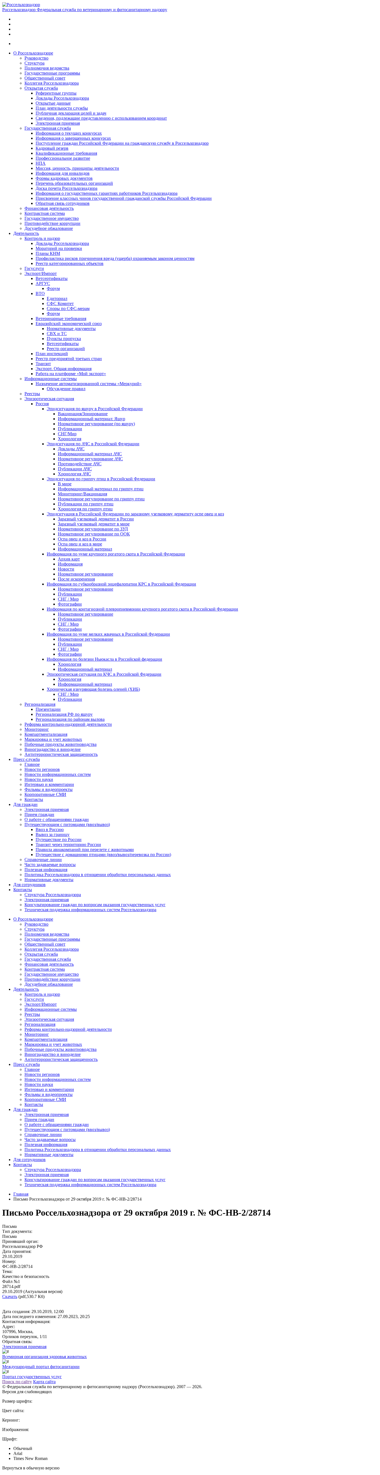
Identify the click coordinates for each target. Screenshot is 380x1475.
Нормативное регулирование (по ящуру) (96, 423)
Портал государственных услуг (32, 1376)
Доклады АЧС (71, 448)
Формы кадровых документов (64, 178)
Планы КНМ (48, 253)
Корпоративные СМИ (45, 794)
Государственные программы (52, 73)
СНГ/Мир (67, 433)
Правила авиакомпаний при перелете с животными (85, 849)
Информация (70, 564)
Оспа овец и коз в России (82, 539)
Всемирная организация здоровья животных (44, 1356)
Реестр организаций (66, 348)
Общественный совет (44, 78)
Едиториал (57, 298)
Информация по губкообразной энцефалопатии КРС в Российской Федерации (121, 584)
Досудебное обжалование (48, 228)
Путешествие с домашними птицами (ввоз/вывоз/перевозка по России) (103, 854)
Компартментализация (45, 734)
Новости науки (38, 779)
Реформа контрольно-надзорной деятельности (68, 724)
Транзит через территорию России (68, 844)
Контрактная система (44, 213)
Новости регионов (42, 769)
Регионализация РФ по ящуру (64, 714)
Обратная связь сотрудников (63, 203)
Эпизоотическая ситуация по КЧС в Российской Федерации (104, 674)
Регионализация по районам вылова (70, 719)
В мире (64, 483)
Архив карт (69, 559)
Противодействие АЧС (80, 463)
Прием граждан (39, 814)
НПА (41, 163)
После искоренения (76, 579)
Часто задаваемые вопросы (50, 864)
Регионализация (39, 704)
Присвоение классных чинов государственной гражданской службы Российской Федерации (124, 198)
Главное (32, 764)
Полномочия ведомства (46, 68)
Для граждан (25, 804)
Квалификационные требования (66, 153)
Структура (34, 63)
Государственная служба (47, 128)
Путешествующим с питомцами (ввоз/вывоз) (67, 824)
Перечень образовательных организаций (74, 183)
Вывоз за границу (53, 834)
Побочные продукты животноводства (60, 744)
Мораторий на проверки (59, 248)
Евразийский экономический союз (69, 323)
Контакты (33, 799)
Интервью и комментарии (49, 784)
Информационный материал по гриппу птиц (101, 488)
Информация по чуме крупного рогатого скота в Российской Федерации (116, 554)
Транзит (43, 363)
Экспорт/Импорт (40, 273)
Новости (66, 569)
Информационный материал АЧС (90, 453)
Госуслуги (34, 268)
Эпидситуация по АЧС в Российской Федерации (93, 443)
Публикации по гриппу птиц (85, 504)
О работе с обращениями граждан (56, 819)
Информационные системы (50, 378)
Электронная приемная (58, 123)
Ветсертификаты (52, 278)
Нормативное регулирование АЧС (90, 458)
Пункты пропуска (64, 338)
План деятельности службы (62, 108)
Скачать (9, 1296)
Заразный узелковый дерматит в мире (94, 524)
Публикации (70, 428)
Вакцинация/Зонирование (83, 413)
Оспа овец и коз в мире (80, 544)
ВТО (40, 293)
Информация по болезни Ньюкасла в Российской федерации (104, 659)
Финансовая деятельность (49, 208)
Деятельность (26, 233)
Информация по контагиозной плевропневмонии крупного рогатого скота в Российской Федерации (142, 609)
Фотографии (70, 604)
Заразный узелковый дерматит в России (96, 519)
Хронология (69, 438)
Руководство (36, 58)
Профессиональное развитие (63, 158)
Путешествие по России (59, 839)
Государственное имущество (51, 218)
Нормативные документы (71, 328)
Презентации (48, 709)
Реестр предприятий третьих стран (69, 358)
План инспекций (52, 353)
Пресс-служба (26, 759)
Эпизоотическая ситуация (49, 398)
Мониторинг (36, 729)
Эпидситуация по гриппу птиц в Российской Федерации (101, 478)
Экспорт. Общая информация (64, 368)
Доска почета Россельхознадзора (66, 188)
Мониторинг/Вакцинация (82, 493)
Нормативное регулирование (85, 574)
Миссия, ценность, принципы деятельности (77, 168)
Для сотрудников (29, 884)
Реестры (32, 393)
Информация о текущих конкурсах (69, 133)
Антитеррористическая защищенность (61, 754)
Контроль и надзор (42, 238)
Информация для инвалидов (63, 173)
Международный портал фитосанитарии (41, 1366)
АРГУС (43, 283)
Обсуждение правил (66, 388)
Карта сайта (44, 1381)
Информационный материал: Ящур (91, 418)
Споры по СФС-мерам (68, 308)
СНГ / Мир (68, 599)
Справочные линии (43, 859)
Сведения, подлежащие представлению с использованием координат (101, 118)
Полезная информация (45, 869)
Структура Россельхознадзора (52, 894)
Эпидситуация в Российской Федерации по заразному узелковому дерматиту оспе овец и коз (135, 514)
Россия (42, 403)
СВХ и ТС (57, 333)
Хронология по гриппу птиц (85, 509)
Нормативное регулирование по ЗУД (93, 529)
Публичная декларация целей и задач (71, 113)
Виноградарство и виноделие (52, 749)
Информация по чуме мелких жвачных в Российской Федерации (108, 634)
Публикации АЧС (75, 468)
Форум (53, 288)
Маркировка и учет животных (53, 739)
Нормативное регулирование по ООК (94, 534)
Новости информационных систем (57, 774)
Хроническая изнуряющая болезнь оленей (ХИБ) (93, 689)
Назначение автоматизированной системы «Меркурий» (89, 383)
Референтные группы (56, 93)
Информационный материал (85, 549)
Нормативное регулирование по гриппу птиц (101, 498)
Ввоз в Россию (50, 829)
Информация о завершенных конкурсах (73, 138)
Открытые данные (53, 103)
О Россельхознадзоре (33, 53)
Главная (20, 1194)
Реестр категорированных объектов (69, 263)
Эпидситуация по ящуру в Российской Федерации (95, 408)
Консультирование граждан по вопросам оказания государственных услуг (95, 904)
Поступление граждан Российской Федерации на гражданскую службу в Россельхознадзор (122, 143)
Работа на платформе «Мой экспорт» (71, 373)
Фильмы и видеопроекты (48, 789)
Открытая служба (41, 88)
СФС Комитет (60, 303)
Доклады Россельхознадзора (62, 98)
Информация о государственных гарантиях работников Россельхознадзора (106, 193)
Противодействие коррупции (52, 223)
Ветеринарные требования (61, 318)
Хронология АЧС (74, 473)
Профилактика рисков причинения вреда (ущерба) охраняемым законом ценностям (115, 258)
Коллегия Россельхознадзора (51, 83)
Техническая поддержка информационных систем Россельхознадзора (90, 909)
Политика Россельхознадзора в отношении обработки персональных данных (97, 874)
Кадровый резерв (52, 148)
